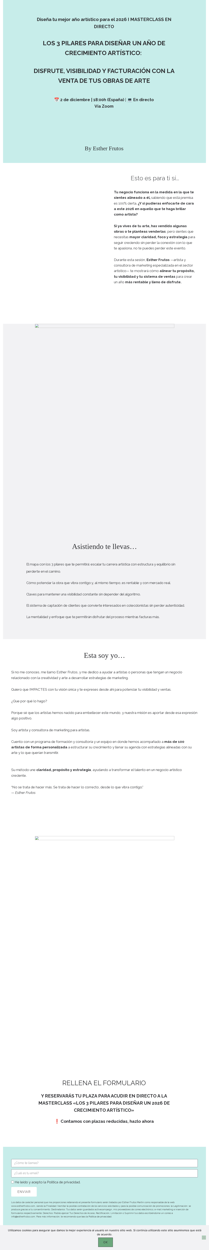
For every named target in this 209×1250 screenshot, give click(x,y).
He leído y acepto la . (47, 1182)
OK (105, 1242)
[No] (204, 1238)
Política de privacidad (63, 1182)
